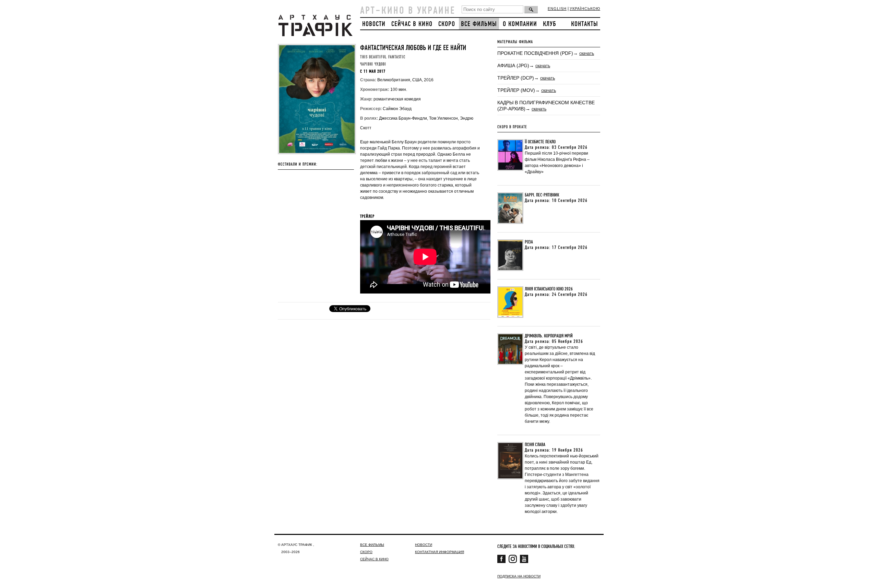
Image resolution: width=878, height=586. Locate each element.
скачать (586, 53)
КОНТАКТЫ (584, 24)
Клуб (549, 24)
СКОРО (446, 24)
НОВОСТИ (373, 24)
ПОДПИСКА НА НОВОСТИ (519, 576)
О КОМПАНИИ (520, 24)
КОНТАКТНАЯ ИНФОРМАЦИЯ (439, 552)
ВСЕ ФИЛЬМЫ (479, 24)
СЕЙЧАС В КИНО (411, 24)
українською (585, 9)
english (557, 9)
